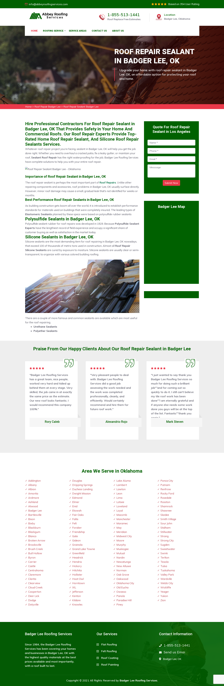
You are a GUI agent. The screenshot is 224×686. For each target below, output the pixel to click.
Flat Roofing (109, 644)
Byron (32, 557)
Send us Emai (174, 652)
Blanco (32, 536)
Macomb (121, 514)
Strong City (167, 540)
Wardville (166, 578)
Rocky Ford (167, 493)
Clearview (34, 583)
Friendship (78, 531)
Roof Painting (110, 664)
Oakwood (122, 578)
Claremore (34, 574)
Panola (120, 596)
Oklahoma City (125, 583)
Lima (119, 497)
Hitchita (77, 570)
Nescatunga (123, 561)
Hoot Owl (78, 578)
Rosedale (165, 497)
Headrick (77, 557)
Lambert (121, 485)
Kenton (76, 596)
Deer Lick (33, 596)
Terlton (164, 557)
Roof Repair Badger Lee (47, 106)
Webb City (166, 583)
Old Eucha (122, 587)
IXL (74, 587)
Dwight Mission (81, 493)
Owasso (121, 591)
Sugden (164, 544)
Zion (163, 600)
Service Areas (77, 30)
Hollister (77, 574)
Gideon (76, 540)
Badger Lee (35, 510)
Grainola (77, 544)
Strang (164, 536)
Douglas (77, 480)
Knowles (77, 604)
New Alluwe (123, 566)
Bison (31, 519)
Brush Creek (35, 549)
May (119, 527)
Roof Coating (109, 658)
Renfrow (165, 489)
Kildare (76, 600)
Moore (120, 540)
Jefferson (77, 591)
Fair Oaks (78, 514)
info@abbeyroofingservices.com (48, 4)
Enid (74, 506)
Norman (121, 570)
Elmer (75, 502)
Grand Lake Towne (83, 549)
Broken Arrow (36, 540)
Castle (32, 566)
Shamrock (166, 506)
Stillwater (166, 531)
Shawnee (166, 510)
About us (118, 30)
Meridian (121, 531)
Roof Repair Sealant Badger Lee (81, 106)
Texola (164, 561)
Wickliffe (165, 587)
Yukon (164, 596)
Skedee (164, 514)
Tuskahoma (167, 570)
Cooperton (34, 591)
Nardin (120, 557)
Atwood (33, 506)
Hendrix (77, 561)
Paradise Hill (124, 600)
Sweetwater (167, 549)
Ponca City (166, 480)
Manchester (123, 519)
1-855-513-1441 (123, 15)
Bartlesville (34, 514)
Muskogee (122, 549)
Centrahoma (35, 570)
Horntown (78, 583)
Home (34, 30)
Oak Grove (122, 574)
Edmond (77, 497)
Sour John (166, 523)
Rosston (165, 502)
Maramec (122, 523)
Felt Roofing (109, 651)
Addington (34, 480)
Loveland (121, 506)
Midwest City (124, 536)
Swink (164, 553)
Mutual (120, 553)
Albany (32, 485)
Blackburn (34, 527)
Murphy (121, 544)
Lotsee (120, 502)
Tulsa (163, 566)
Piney (119, 604)
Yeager (164, 591)
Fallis (75, 519)
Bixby (31, 523)
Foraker (77, 527)
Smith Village (168, 519)
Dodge (32, 600)
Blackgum (34, 531)
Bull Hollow (35, 553)
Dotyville (33, 604)
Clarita (32, 578)
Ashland (33, 502)
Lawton (121, 489)
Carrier (32, 561)
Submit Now (171, 182)
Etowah (77, 510)
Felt (74, 523)
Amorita (33, 493)
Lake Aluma (123, 480)
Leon (119, 493)
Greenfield (78, 553)
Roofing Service (53, 30)
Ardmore (33, 497)
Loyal (119, 510)
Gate (75, 536)
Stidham (165, 527)
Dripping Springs (82, 485)
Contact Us (99, 30)
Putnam (165, 485)
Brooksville (34, 544)
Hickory (77, 566)
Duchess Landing (82, 489)
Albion (32, 489)
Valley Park (167, 574)
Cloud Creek (35, 587)
